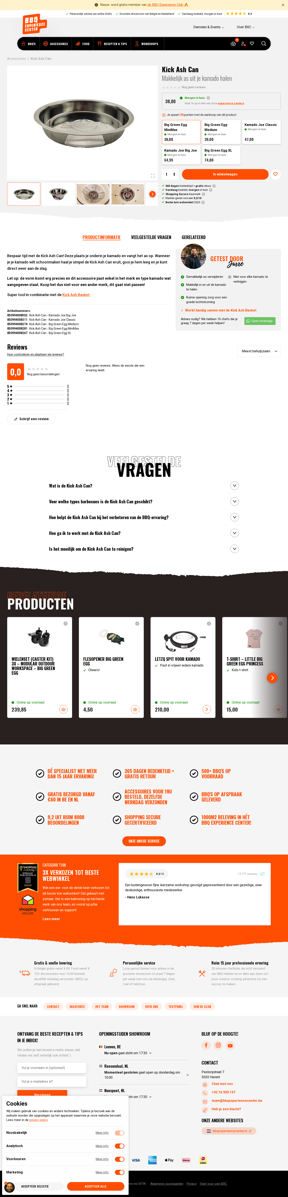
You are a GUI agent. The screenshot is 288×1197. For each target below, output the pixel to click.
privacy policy (38, 1120)
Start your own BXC (213, 1184)
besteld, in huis (187, 189)
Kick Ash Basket (76, 295)
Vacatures (77, 1006)
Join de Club (202, 1006)
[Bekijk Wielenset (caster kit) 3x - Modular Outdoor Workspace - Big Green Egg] (39, 667)
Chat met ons (222, 1084)
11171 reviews (248, 873)
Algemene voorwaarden (166, 1184)
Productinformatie (102, 237)
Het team (101, 1006)
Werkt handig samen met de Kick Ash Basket (220, 310)
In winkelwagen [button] (63, 709)
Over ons (151, 1006)
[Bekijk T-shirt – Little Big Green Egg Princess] (254, 667)
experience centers (231, 103)
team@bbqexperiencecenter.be (237, 1101)
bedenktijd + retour (188, 185)
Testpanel (175, 1006)
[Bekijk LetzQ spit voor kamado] (183, 667)
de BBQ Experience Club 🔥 (167, 5)
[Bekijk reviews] (239, 14)
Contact (53, 1006)
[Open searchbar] (264, 43)
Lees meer (51, 919)
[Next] (152, 194)
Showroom (127, 1006)
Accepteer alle (95, 1186)
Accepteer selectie (35, 1186)
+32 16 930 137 (223, 1092)
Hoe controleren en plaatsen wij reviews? (35, 354)
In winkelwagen (225, 174)
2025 (183, 202)
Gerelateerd (194, 237)
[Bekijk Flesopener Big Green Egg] (111, 667)
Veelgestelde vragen (151, 237)
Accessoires (16, 59)
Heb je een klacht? (226, 1109)
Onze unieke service (144, 841)
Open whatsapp (262, 321)
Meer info (102, 1133)
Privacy (191, 1184)
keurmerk (183, 194)
